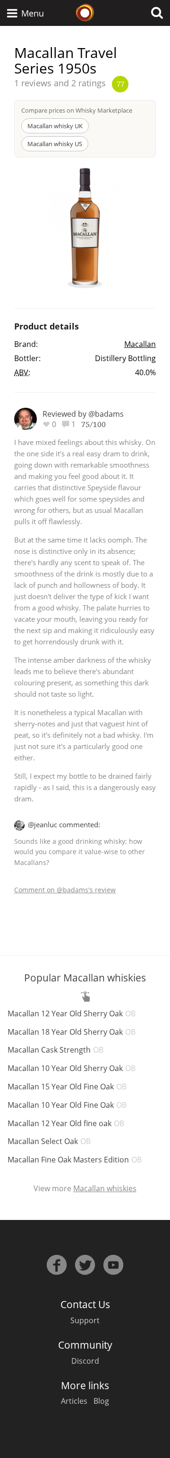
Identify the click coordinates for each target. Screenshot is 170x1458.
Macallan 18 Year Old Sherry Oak (72, 1032)
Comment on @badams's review (65, 889)
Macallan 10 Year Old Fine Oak (67, 1105)
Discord (85, 1361)
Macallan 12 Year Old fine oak (66, 1123)
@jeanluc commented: (64, 824)
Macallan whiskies (104, 1188)
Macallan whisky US (54, 144)
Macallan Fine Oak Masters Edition (75, 1159)
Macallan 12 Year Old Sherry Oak (72, 1013)
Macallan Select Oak (49, 1141)
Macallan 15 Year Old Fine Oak (67, 1086)
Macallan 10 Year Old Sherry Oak (72, 1068)
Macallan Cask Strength (55, 1050)
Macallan (140, 344)
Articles (74, 1401)
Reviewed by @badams (83, 414)
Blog (101, 1401)
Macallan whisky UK (55, 126)
